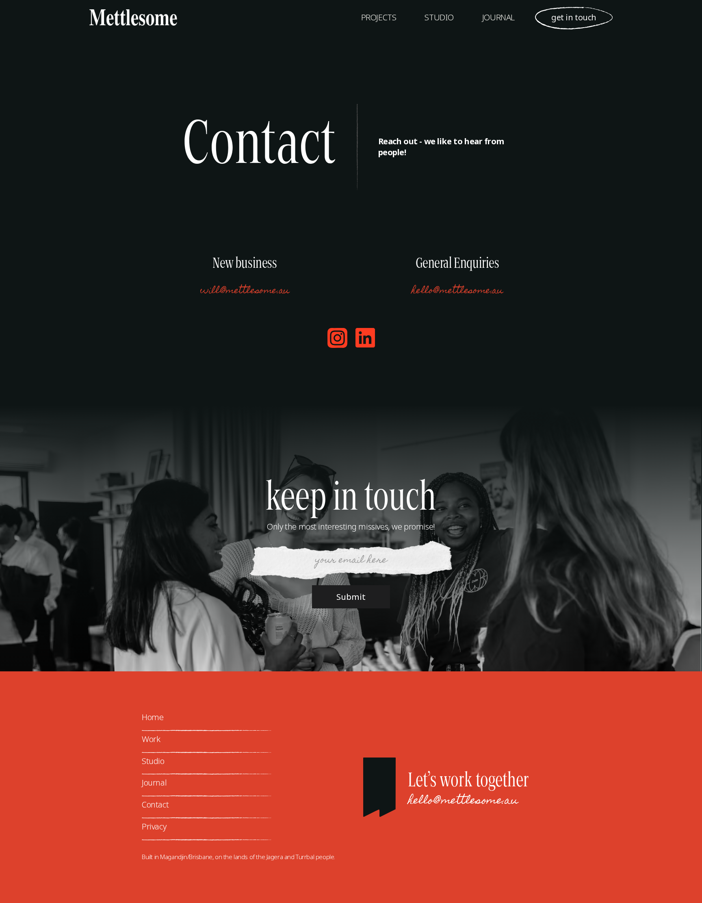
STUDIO (439, 17)
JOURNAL (498, 17)
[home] (125, 17)
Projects (378, 17)
